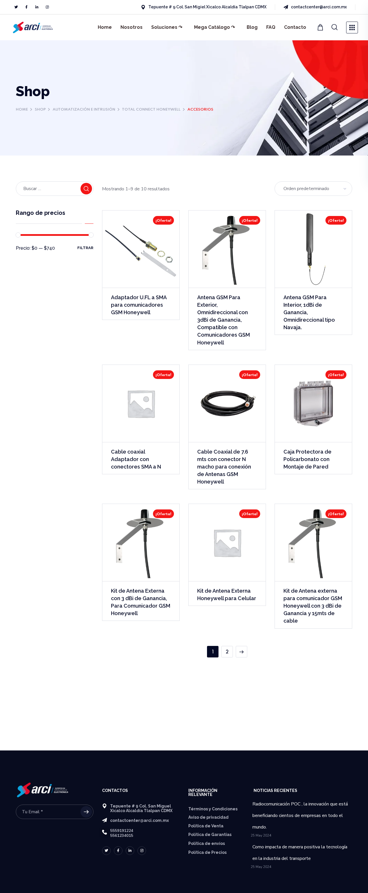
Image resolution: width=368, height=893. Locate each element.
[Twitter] (16, 7)
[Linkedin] (36, 7)
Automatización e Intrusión (84, 109)
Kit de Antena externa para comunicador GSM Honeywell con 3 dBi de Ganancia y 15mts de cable (312, 606)
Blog (252, 27)
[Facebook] (26, 7)
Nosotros (131, 27)
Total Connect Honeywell (151, 109)
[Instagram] (47, 7)
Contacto (295, 27)
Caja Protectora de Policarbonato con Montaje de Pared (307, 459)
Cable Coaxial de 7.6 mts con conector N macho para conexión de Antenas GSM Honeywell (224, 467)
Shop (40, 109)
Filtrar (85, 248)
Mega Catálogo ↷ (214, 27)
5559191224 (121, 830)
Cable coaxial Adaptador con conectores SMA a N (136, 459)
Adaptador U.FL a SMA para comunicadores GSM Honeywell (138, 304)
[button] (334, 27)
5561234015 (121, 835)
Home (105, 27)
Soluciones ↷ (166, 27)
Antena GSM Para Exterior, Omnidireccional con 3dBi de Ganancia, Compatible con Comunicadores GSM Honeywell (223, 320)
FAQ (270, 27)
